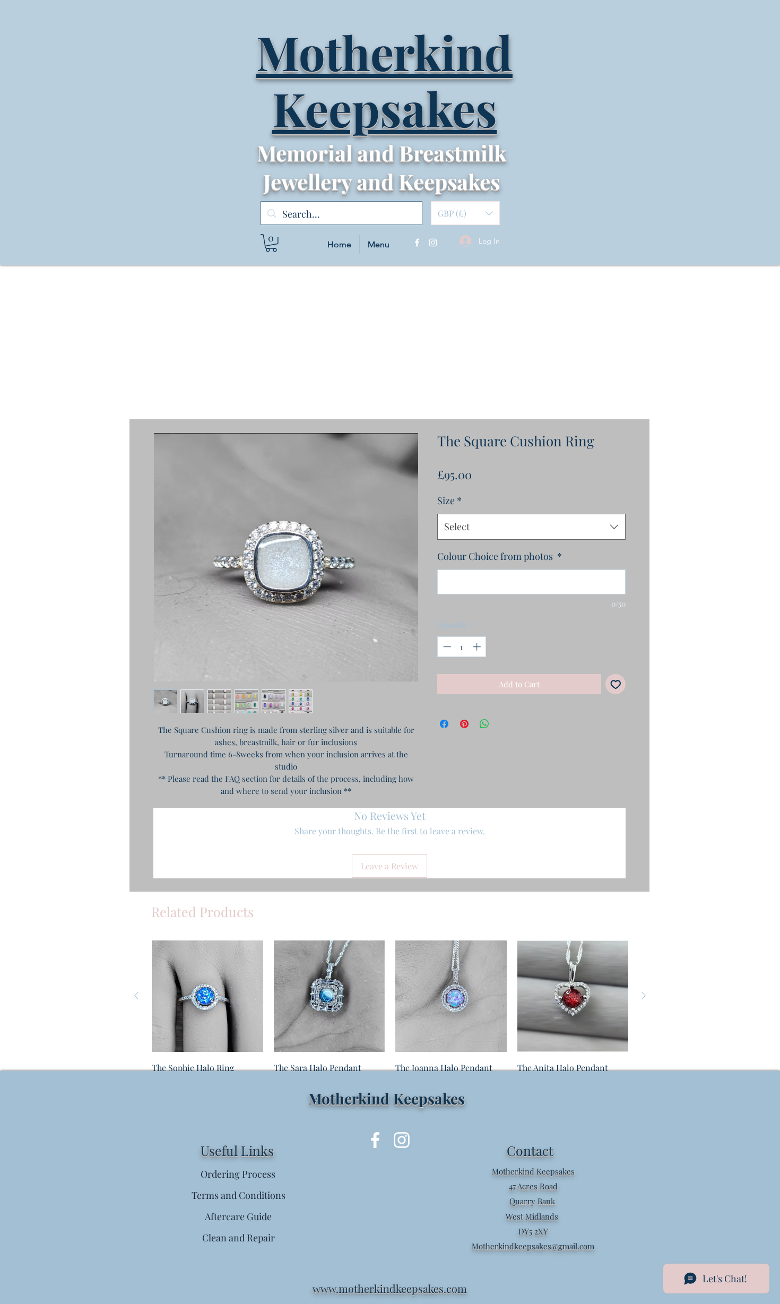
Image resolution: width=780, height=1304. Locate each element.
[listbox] (465, 213)
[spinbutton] (462, 647)
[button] (465, 213)
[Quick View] (207, 996)
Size (449, 500)
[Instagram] (433, 242)
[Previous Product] (136, 995)
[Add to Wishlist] (615, 684)
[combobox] (531, 527)
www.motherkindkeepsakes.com (390, 1288)
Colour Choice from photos (499, 556)
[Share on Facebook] (444, 724)
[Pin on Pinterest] (464, 724)
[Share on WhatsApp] (484, 724)
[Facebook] (417, 242)
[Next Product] (643, 995)
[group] (390, 1023)
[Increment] (478, 647)
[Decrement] (446, 647)
